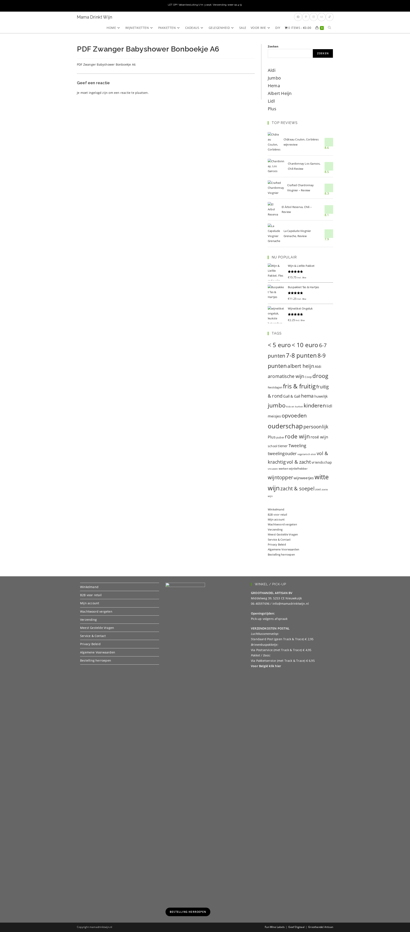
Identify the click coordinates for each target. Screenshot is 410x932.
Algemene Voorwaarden (283, 549)
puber (280, 437)
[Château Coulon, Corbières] (274, 142)
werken (283, 468)
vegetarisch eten (306, 454)
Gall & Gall (291, 396)
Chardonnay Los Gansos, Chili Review (304, 166)
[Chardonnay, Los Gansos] (276, 166)
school (272, 446)
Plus (272, 109)
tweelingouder (282, 453)
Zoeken (273, 46)
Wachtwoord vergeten (282, 524)
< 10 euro (305, 345)
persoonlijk (315, 426)
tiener (283, 446)
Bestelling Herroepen (188, 912)
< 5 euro (279, 345)
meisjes (274, 416)
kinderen (315, 405)
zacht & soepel (297, 488)
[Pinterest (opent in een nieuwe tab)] (306, 17)
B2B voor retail (277, 514)
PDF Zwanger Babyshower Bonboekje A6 (106, 64)
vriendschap (322, 462)
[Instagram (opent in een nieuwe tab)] (314, 17)
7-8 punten (301, 355)
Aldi (271, 70)
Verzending (275, 529)
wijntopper (280, 477)
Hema (274, 85)
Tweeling (297, 445)
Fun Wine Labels (275, 927)
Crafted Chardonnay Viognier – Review (300, 187)
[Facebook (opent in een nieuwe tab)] (298, 17)
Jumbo (274, 78)
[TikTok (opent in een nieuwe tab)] (330, 17)
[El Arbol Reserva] (273, 209)
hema (307, 395)
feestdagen (275, 387)
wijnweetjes (304, 477)
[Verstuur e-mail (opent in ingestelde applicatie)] (322, 17)
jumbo (277, 405)
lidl (329, 405)
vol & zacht (299, 462)
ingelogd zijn (98, 93)
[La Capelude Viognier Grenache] (274, 234)
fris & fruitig (299, 386)
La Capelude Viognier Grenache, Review (297, 233)
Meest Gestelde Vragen (283, 534)
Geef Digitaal (296, 927)
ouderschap (285, 426)
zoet (318, 489)
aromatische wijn (286, 376)
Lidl (271, 101)
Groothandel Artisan (320, 927)
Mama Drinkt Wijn (94, 17)
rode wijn (297, 436)
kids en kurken (294, 406)
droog (320, 376)
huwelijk (321, 396)
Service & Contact (279, 539)
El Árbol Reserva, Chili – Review (297, 209)
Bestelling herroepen (281, 554)
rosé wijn (319, 437)
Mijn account (276, 519)
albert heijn (300, 366)
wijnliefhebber (298, 468)
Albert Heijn (279, 93)
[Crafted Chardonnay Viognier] (276, 187)
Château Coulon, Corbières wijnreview (301, 141)
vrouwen (273, 468)
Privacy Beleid (277, 544)
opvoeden (294, 415)
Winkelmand (276, 509)
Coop (308, 377)
